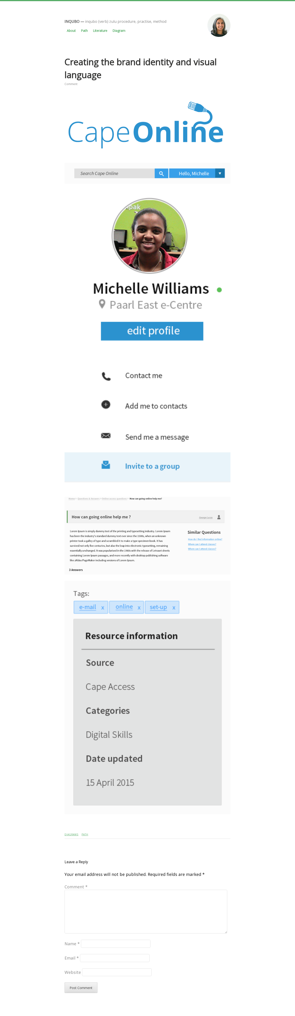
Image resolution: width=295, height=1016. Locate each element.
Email (72, 958)
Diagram (118, 30)
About (71, 30)
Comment (71, 84)
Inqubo (72, 21)
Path (84, 30)
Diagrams (71, 834)
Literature (100, 30)
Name (72, 943)
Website (73, 972)
